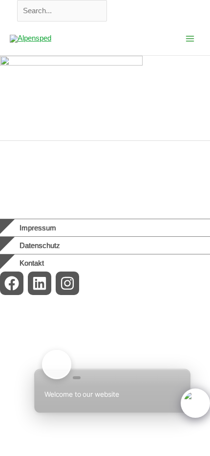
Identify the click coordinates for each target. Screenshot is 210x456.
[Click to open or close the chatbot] (195, 403)
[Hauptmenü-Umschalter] (190, 38)
